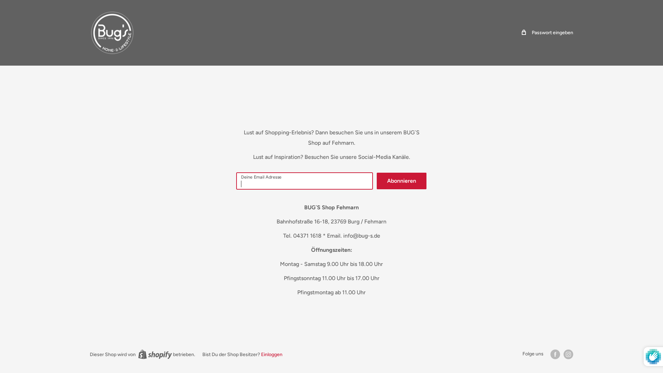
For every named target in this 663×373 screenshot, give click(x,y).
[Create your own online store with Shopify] (155, 354)
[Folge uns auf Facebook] (555, 354)
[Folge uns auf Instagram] (568, 354)
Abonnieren (401, 181)
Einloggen (271, 354)
